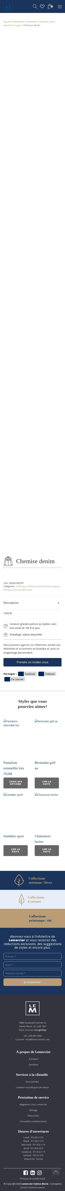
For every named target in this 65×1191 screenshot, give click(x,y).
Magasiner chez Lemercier (33, 1104)
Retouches (33, 1115)
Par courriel (17, 679)
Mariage (33, 1110)
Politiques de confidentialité (32, 1178)
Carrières (33, 1064)
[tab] (32, 602)
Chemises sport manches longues (42, 586)
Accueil (7, 21)
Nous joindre (32, 1081)
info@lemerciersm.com (37, 1039)
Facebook (30, 673)
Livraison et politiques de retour (32, 1087)
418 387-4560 (35, 1035)
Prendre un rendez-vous (32, 662)
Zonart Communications (32, 1187)
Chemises (31, 21)
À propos (33, 1058)
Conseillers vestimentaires (33, 1121)
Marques (7, 589)
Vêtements (18, 21)
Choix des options (15, 782)
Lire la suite (46, 782)
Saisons (17, 589)
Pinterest (49, 673)
